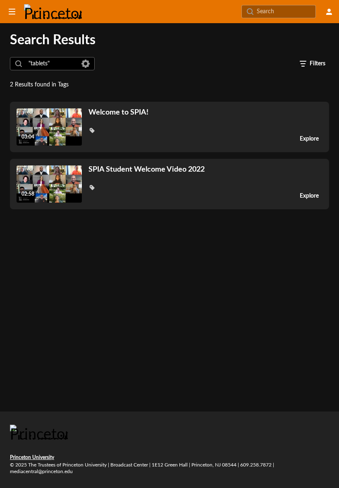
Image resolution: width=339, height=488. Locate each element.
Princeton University (32, 457)
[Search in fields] (85, 63)
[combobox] (52, 64)
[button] (91, 130)
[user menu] (329, 11)
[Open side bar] (12, 11)
